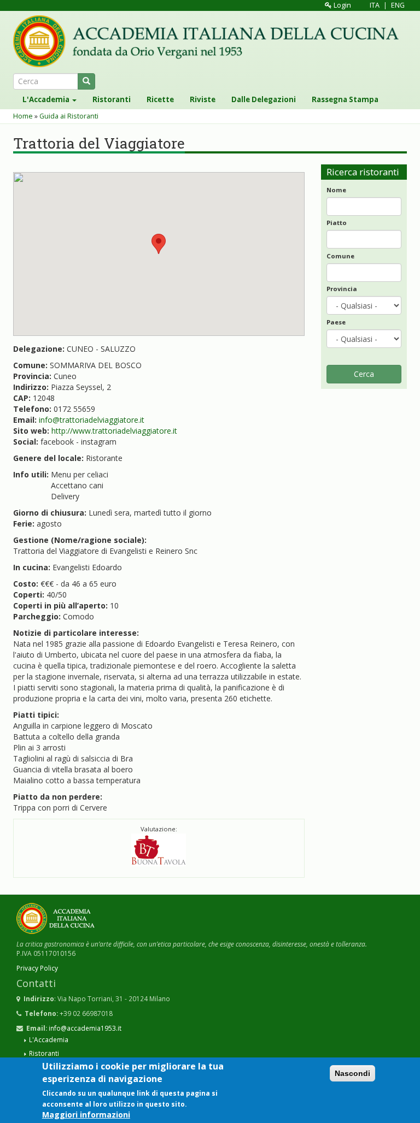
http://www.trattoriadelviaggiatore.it (114, 430)
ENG (398, 5)
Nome (336, 190)
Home (23, 116)
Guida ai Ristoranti (68, 116)
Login (341, 5)
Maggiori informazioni (86, 1114)
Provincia (341, 289)
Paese (336, 322)
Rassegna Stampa (345, 99)
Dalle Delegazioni (263, 99)
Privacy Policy (37, 968)
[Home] (210, 41)
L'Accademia (46, 99)
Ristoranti (111, 99)
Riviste (202, 99)
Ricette (160, 99)
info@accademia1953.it (85, 1028)
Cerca (364, 374)
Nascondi (352, 1073)
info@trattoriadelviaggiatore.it (91, 420)
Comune (340, 256)
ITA (375, 5)
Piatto (336, 222)
